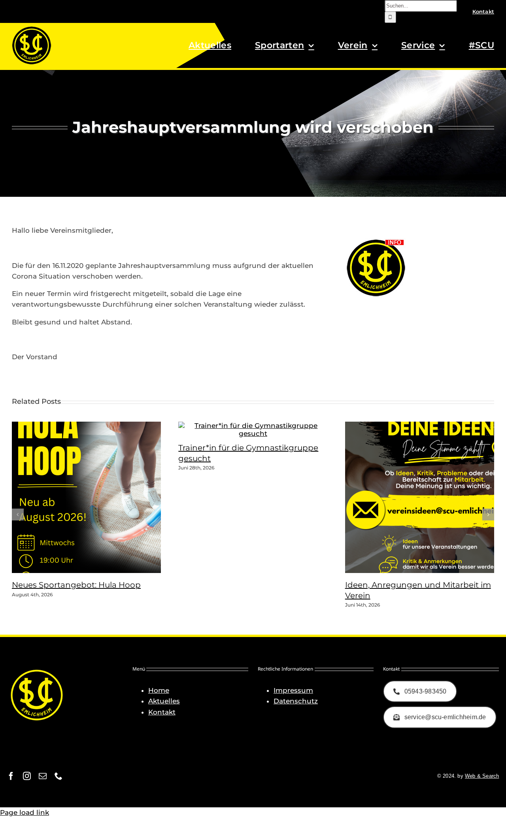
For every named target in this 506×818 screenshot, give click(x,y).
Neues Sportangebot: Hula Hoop (76, 585)
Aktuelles (164, 701)
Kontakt (162, 712)
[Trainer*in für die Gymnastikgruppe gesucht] (252, 433)
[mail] (43, 776)
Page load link (24, 812)
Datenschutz (296, 701)
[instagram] (27, 776)
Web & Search (482, 776)
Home (158, 690)
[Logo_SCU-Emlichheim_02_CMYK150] (31, 29)
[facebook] (11, 776)
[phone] (58, 776)
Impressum (293, 690)
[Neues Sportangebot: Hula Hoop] (111, 571)
